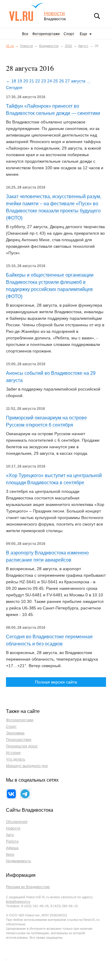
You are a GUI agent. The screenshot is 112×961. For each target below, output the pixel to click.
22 (37, 81)
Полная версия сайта (56, 682)
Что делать (15, 759)
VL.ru (26, 12)
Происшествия (18, 740)
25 (55, 81)
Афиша (12, 848)
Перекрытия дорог (22, 746)
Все (25, 34)
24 (49, 81)
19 (19, 81)
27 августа (75, 81)
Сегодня (14, 87)
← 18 (11, 81)
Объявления (16, 822)
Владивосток (49, 46)
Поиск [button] (97, 16)
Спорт (69, 34)
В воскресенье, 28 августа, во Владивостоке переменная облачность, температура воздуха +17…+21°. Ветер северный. (52, 659)
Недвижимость (18, 861)
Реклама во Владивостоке (28, 887)
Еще (83, 34)
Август (83, 46)
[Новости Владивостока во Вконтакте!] (11, 793)
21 (31, 81)
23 (43, 81)
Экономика (15, 733)
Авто (10, 835)
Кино (10, 854)
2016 (68, 46)
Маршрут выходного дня (27, 766)
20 (25, 81)
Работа (12, 841)
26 (61, 81)
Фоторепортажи (46, 34)
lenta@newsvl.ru (18, 901)
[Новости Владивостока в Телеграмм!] (25, 793)
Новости (54, 13)
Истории (13, 753)
